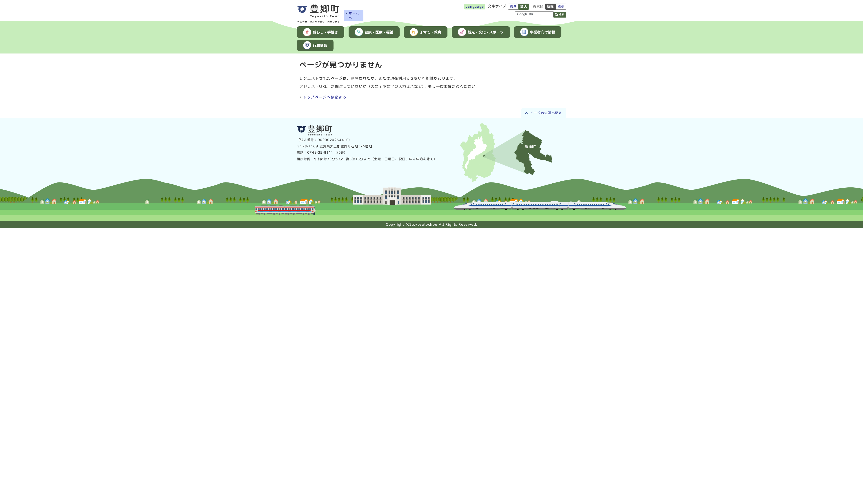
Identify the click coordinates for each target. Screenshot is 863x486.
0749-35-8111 (320, 152)
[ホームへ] (318, 13)
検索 (562, 14)
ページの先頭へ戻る (546, 113)
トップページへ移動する (325, 97)
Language (475, 6)
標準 (513, 6)
